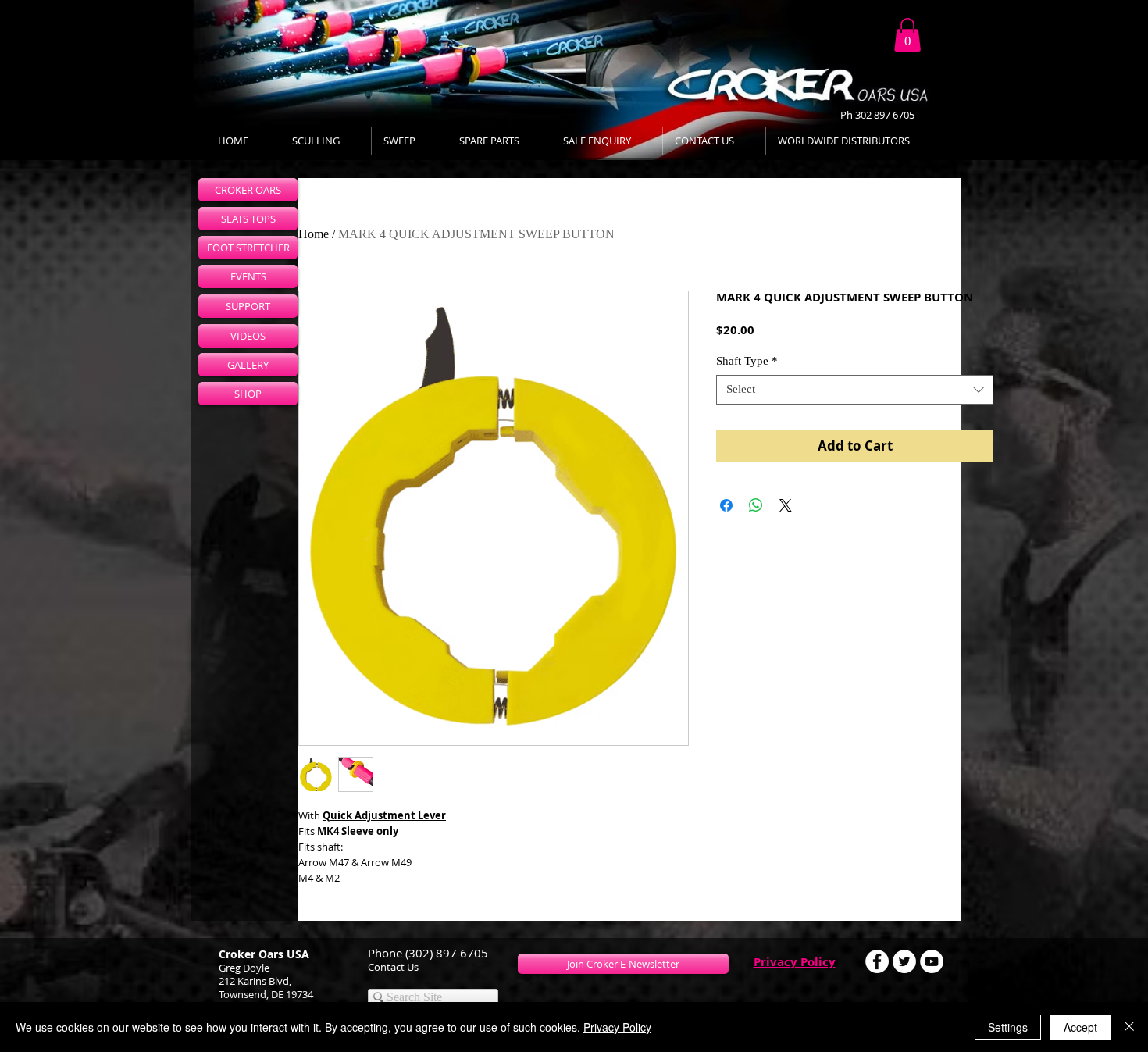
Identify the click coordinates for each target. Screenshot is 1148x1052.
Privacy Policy (795, 962)
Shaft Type (747, 361)
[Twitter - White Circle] (904, 961)
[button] (907, 35)
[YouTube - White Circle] (931, 961)
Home (313, 234)
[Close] (1129, 1027)
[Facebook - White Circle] (877, 961)
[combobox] (854, 390)
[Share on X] (785, 505)
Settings (1008, 1027)
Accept (1080, 1027)
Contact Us (393, 967)
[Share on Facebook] (726, 505)
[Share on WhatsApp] (756, 505)
